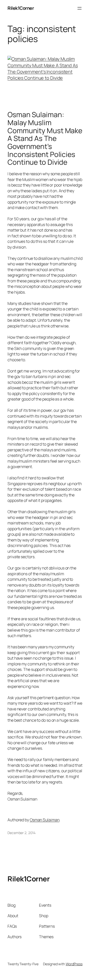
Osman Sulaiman (45, 820)
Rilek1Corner (21, 8)
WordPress (74, 963)
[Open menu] (79, 8)
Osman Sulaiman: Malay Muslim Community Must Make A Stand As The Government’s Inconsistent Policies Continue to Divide (45, 138)
